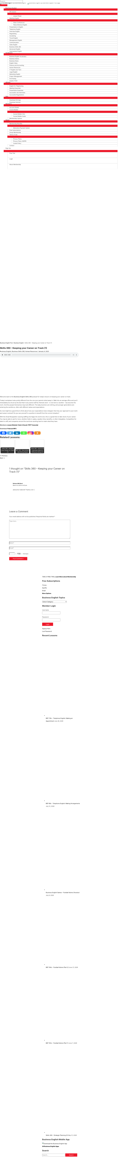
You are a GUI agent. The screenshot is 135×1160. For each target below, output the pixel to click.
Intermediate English (15, 51)
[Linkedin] (17, 433)
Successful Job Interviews (17, 92)
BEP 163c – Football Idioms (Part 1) (57, 1043)
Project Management (15, 76)
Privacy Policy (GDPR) (19, 141)
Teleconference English (20, 25)
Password (45, 617)
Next (2, 458)
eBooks (8, 82)
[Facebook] (3, 433)
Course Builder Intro (19, 114)
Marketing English (14, 74)
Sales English (13, 44)
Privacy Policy (17, 139)
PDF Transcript (33, 425)
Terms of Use (13, 134)
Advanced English (14, 49)
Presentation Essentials (16, 90)
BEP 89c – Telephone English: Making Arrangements (63, 803)
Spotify (44, 588)
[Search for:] (53, 1155)
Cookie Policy (17, 143)
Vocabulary (9, 52)
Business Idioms (14, 58)
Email (44, 590)
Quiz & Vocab (22, 425)
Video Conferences (19, 22)
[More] (37, 433)
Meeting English (14, 18)
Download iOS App (15, 100)
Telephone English (14, 29)
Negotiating (13, 33)
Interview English (14, 31)
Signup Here (46, 628)
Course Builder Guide (19, 116)
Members (9, 103)
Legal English (13, 72)
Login (11, 159)
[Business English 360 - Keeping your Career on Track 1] (39, 393)
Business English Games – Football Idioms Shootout (62, 892)
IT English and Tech (15, 69)
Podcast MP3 (11, 428)
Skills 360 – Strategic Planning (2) (57, 1135)
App (7, 96)
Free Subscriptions (15, 130)
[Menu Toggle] (61, 9)
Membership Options (15, 118)
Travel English (13, 38)
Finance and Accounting (16, 65)
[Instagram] (30, 433)
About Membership (15, 164)
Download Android (14, 102)
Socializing (12, 36)
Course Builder (13, 109)
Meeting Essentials (15, 88)
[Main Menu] (3, 5)
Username (45, 610)
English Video (13, 63)
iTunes (44, 585)
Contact (11, 145)
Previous (3, 456)
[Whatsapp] (24, 433)
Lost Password (47, 631)
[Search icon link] (6, 169)
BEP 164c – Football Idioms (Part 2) (57, 967)
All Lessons (12, 11)
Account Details (14, 107)
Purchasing (12, 78)
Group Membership (15, 132)
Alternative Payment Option (21, 128)
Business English (5, 351)
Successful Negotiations (16, 95)
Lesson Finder (17, 16)
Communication (14, 42)
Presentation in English (16, 27)
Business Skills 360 (15, 47)
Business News (13, 61)
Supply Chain (13, 81)
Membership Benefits (15, 123)
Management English (15, 40)
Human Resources (14, 67)
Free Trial (12, 153)
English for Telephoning (16, 86)
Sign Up (8, 148)
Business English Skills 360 (23, 397)
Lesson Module (12, 425)
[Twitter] (10, 433)
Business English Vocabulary (17, 56)
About (7, 119)
